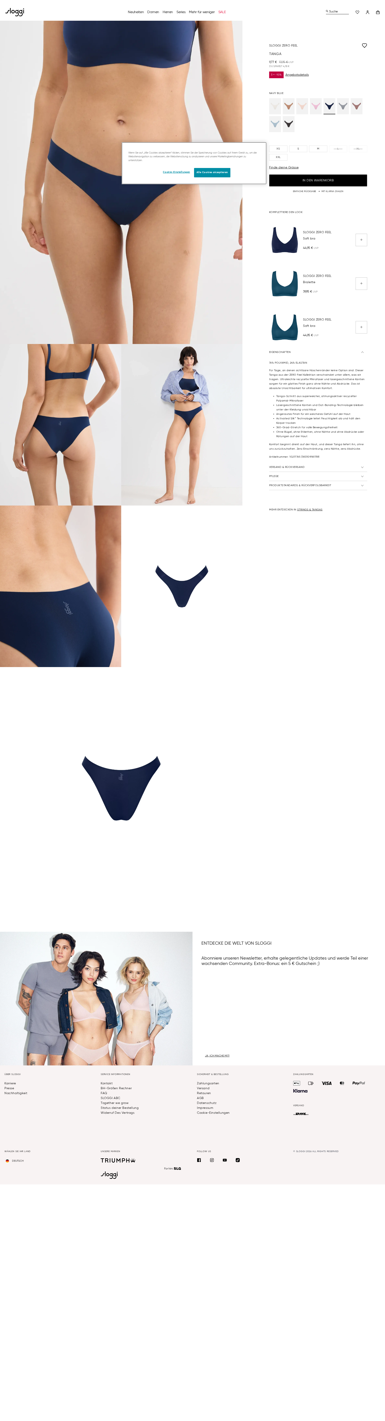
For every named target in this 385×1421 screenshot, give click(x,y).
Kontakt (107, 1083)
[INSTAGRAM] (212, 1160)
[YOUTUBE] (225, 1160)
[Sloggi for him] (172, 1168)
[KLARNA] (300, 1091)
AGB (200, 1098)
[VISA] (327, 1083)
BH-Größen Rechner (116, 1088)
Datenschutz (207, 1103)
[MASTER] (342, 1083)
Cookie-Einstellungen (213, 1112)
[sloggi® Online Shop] (16, 12)
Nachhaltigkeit (15, 1093)
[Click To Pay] (311, 1083)
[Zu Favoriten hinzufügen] (332, 45)
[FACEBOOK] (199, 1160)
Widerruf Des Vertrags (118, 1112)
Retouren (204, 1093)
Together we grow (115, 1103)
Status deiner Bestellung (120, 1108)
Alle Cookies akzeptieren (212, 172)
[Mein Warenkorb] (378, 12)
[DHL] (301, 1114)
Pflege (274, 476)
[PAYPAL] (358, 1083)
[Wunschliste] (357, 12)
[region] (194, 163)
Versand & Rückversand (287, 467)
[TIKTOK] (238, 1160)
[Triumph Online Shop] (118, 1160)
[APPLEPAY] (296, 1083)
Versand (203, 1088)
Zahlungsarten (208, 1083)
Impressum (205, 1108)
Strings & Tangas (310, 509)
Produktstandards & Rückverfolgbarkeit (300, 485)
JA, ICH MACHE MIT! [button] (217, 1055)
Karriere (10, 1083)
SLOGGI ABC (110, 1098)
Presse (9, 1088)
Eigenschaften (280, 352)
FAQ (104, 1093)
